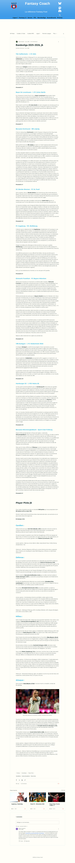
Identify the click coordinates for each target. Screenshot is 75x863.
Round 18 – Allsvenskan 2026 (37, 804)
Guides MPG (30, 33)
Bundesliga (24, 773)
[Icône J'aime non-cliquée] (19, 841)
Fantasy (18, 773)
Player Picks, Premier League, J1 (54, 804)
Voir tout (63, 790)
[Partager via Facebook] (16, 780)
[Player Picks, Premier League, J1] (56, 797)
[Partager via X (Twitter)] (19, 780)
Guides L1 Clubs (21, 33)
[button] (51, 17)
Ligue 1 (38, 33)
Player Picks (30, 773)
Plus (54, 33)
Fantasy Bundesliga (26, 776)
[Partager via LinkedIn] (22, 780)
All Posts (12, 33)
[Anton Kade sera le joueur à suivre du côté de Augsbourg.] (18, 797)
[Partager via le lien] (25, 780)
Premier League (46, 33)
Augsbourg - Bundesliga (17, 804)
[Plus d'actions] (58, 41)
